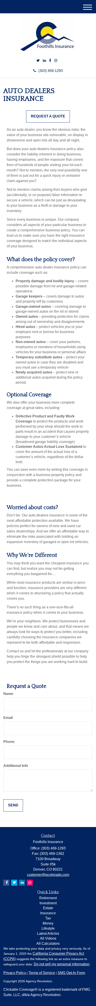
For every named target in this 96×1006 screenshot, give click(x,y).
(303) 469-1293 (50, 71)
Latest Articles (48, 933)
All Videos (48, 938)
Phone (9, 742)
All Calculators (48, 943)
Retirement (48, 898)
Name (8, 694)
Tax (48, 918)
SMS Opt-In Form (71, 973)
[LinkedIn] (44, 60)
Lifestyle (48, 928)
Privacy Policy (15, 973)
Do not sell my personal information (62, 964)
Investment (48, 903)
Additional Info (15, 766)
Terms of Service (42, 973)
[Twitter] (38, 60)
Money (48, 923)
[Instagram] (55, 60)
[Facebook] (50, 60)
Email (8, 718)
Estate (48, 908)
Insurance (48, 913)
